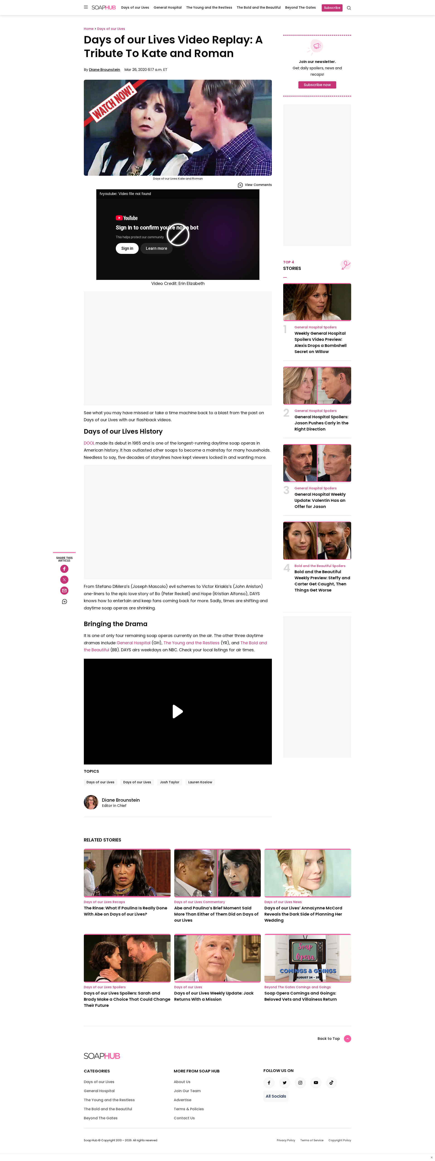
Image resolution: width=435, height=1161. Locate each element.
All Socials (276, 1096)
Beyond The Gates (300, 7)
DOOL (89, 443)
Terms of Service (312, 1140)
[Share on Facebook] (64, 569)
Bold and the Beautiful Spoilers (320, 566)
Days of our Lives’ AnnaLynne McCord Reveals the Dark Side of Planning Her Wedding (303, 914)
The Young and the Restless (209, 7)
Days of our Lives (135, 7)
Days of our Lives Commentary (199, 902)
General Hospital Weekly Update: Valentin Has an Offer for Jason (320, 500)
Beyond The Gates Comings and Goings (297, 987)
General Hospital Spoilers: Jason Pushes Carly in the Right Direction (321, 423)
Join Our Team (187, 1091)
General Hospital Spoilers (316, 327)
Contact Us (184, 1118)
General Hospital (168, 7)
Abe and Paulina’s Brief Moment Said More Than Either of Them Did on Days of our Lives (216, 914)
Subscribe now (317, 84)
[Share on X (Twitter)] (64, 580)
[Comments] (64, 601)
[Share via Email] (64, 591)
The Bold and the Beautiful (259, 7)
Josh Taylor (169, 782)
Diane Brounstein (104, 69)
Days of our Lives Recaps (104, 902)
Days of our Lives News (283, 902)
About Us (182, 1081)
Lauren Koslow (200, 782)
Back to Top (329, 1038)
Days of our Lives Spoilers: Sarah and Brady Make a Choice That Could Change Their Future (127, 999)
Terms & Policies (189, 1109)
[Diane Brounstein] (93, 802)
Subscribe (332, 7)
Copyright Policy (340, 1140)
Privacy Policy (286, 1140)
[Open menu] (86, 7)
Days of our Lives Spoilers (105, 987)
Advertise (182, 1100)
